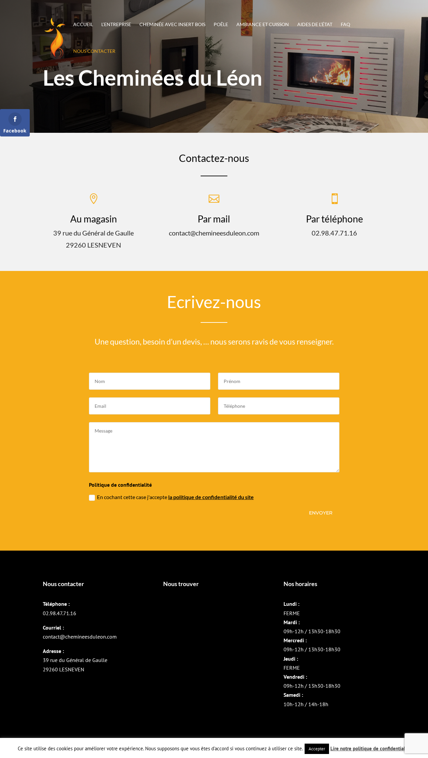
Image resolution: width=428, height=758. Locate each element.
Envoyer (320, 513)
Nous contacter (94, 51)
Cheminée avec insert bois (172, 24)
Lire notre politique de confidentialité (370, 748)
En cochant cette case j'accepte (175, 497)
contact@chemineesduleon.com (80, 636)
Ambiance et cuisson (262, 24)
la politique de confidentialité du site (211, 497)
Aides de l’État (314, 24)
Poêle (221, 24)
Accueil (83, 24)
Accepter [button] (317, 749)
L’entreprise (116, 24)
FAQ (345, 24)
